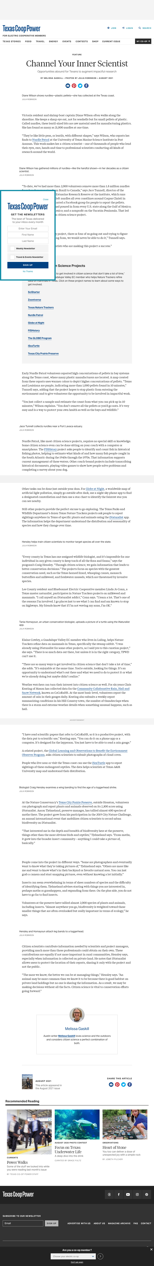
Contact (146, 1223)
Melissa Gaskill (66, 1036)
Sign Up (28, 265)
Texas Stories (12, 41)
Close (45, 199)
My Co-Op (142, 41)
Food (28, 41)
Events (67, 41)
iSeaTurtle (98, 763)
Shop (95, 41)
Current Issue (111, 41)
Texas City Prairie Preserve (75, 802)
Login (129, 28)
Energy (53, 41)
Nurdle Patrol (40, 139)
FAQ (136, 1223)
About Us (99, 1223)
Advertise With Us (79, 1223)
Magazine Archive (119, 1223)
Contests (82, 41)
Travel (40, 41)
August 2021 (106, 78)
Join (113, 28)
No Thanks (28, 271)
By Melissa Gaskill (52, 78)
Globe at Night (95, 489)
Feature (77, 54)
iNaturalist (116, 517)
